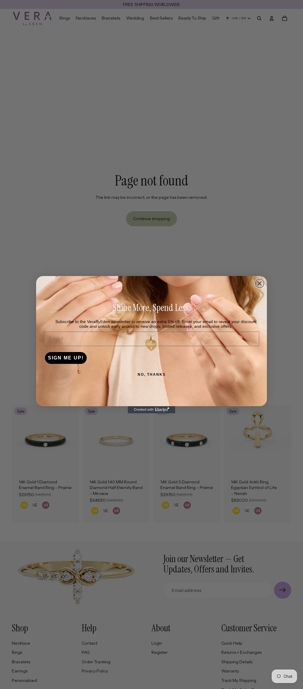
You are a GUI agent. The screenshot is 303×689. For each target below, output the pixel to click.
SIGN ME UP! (66, 357)
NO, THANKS (152, 374)
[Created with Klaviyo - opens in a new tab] (151, 409)
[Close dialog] (259, 283)
